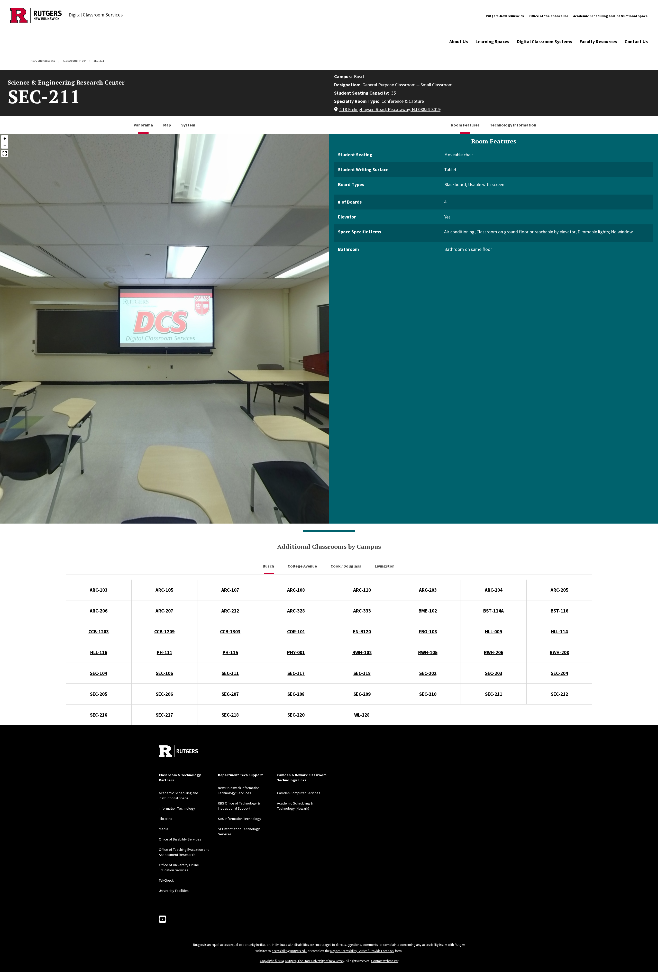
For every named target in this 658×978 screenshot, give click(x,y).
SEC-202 (427, 673)
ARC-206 (98, 611)
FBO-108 (428, 631)
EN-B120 (362, 631)
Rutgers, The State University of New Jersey (314, 961)
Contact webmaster (384, 961)
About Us (458, 41)
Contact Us (636, 41)
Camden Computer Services (298, 793)
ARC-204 (493, 590)
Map (167, 124)
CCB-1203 (98, 631)
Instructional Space (42, 60)
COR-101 (296, 631)
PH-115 (230, 652)
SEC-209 (362, 694)
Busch (269, 566)
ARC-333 (362, 611)
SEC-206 (164, 694)
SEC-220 (296, 715)
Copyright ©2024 (272, 961)
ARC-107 (230, 590)
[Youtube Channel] (162, 919)
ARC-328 (296, 611)
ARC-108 (296, 590)
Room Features (465, 124)
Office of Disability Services (180, 839)
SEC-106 (164, 673)
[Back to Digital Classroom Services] (36, 16)
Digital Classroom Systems (544, 41)
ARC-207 (164, 611)
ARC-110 (362, 590)
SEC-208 (296, 694)
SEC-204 (559, 673)
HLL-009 (493, 631)
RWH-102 (362, 652)
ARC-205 (559, 590)
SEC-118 (362, 673)
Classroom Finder (74, 60)
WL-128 (362, 715)
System (188, 124)
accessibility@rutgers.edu (289, 951)
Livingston (385, 566)
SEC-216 (98, 715)
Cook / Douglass (346, 566)
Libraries (165, 818)
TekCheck (166, 880)
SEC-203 (493, 673)
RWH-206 (493, 652)
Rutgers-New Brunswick (505, 16)
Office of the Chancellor (548, 16)
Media (163, 829)
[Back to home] (178, 751)
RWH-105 (427, 652)
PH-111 (164, 652)
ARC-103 (98, 590)
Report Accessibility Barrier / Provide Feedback (362, 951)
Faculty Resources (598, 41)
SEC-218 (230, 715)
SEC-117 (296, 673)
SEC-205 (98, 694)
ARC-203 (428, 590)
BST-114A (493, 611)
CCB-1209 (164, 631)
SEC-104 (98, 673)
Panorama (143, 124)
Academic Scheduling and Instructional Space (610, 16)
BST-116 (559, 611)
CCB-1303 (230, 631)
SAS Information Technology (239, 818)
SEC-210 (427, 694)
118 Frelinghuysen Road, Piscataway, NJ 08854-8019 (390, 109)
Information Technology (177, 808)
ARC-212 (230, 611)
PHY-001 (296, 652)
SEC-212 (559, 694)
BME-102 (427, 611)
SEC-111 (230, 673)
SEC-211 (493, 694)
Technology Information (513, 124)
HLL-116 (98, 652)
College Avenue (303, 566)
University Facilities (174, 890)
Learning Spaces (492, 41)
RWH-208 (559, 652)
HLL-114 (559, 631)
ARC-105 (164, 590)
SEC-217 (164, 715)
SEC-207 (230, 694)
